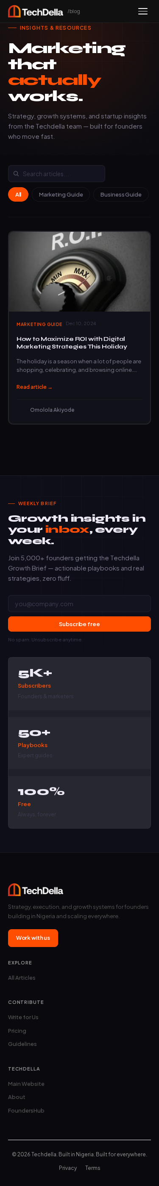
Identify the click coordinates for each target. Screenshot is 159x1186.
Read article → (35, 387)
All (18, 194)
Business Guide (120, 194)
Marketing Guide (61, 194)
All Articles (22, 977)
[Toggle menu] (143, 11)
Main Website (26, 1083)
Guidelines (22, 1043)
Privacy (68, 1168)
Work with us (33, 937)
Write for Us (23, 1017)
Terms (92, 1168)
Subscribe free (79, 624)
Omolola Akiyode (52, 410)
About (16, 1096)
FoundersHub (26, 1110)
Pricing (17, 1030)
